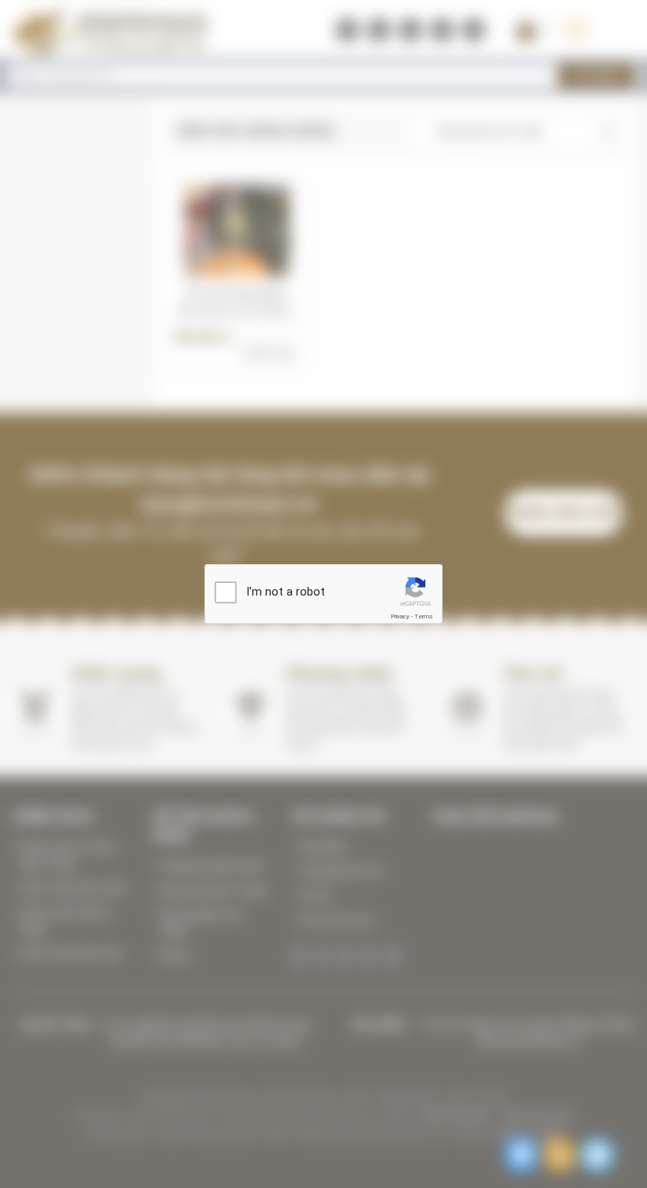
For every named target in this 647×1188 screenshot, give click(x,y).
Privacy (400, 616)
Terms (423, 616)
